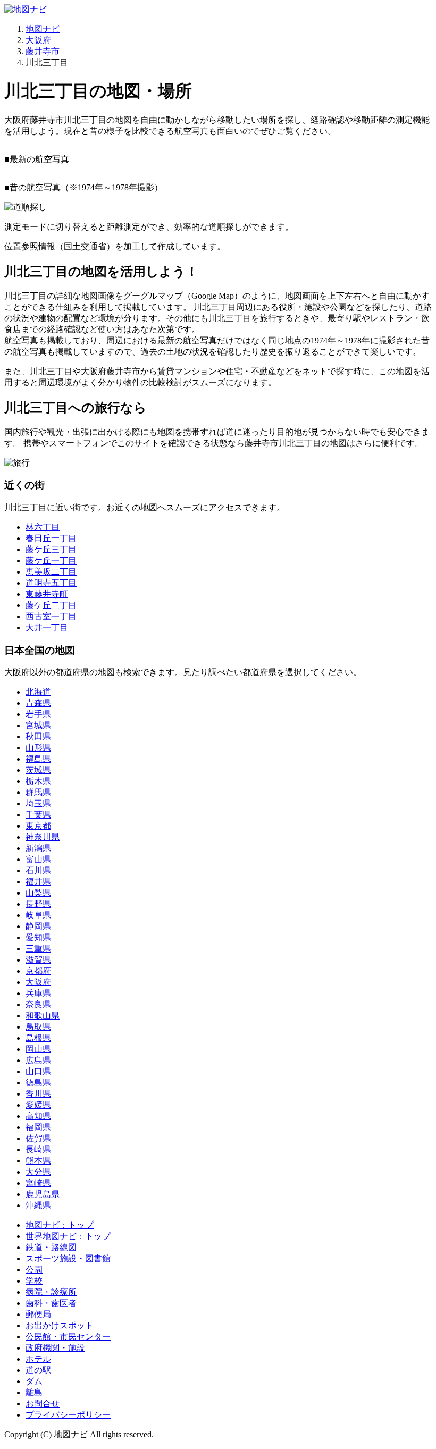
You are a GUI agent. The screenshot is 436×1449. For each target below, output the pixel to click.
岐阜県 (38, 915)
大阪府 (38, 40)
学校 (34, 1280)
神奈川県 (43, 836)
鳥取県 (38, 1026)
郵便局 (38, 1314)
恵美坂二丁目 (51, 571)
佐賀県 (38, 1138)
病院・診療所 (51, 1291)
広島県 (38, 1060)
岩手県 (38, 714)
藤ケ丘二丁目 (51, 605)
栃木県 (38, 781)
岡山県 (38, 1049)
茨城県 (38, 769)
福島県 (38, 758)
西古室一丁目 (51, 616)
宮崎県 (38, 1182)
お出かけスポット (60, 1325)
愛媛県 (38, 1104)
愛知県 (38, 937)
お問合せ (43, 1403)
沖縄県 (38, 1205)
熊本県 (38, 1160)
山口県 (38, 1071)
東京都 (38, 825)
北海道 (38, 691)
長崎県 (38, 1149)
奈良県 (38, 1004)
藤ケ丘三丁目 (51, 549)
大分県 (38, 1171)
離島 (34, 1392)
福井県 (38, 881)
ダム (34, 1381)
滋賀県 (38, 959)
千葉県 (38, 814)
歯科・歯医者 (51, 1303)
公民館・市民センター (68, 1336)
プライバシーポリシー (68, 1414)
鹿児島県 (43, 1194)
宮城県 (38, 725)
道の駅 (38, 1370)
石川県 (38, 870)
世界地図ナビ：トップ (68, 1236)
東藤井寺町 (47, 594)
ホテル (38, 1358)
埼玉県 (38, 803)
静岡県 (38, 926)
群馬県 (38, 792)
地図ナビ (43, 28)
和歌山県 (43, 1015)
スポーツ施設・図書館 (68, 1258)
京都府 (38, 970)
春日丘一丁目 (51, 538)
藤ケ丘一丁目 (51, 560)
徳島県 (38, 1082)
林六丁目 (43, 527)
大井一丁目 (47, 627)
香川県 (38, 1093)
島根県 (38, 1037)
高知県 (38, 1116)
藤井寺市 (43, 51)
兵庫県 (38, 993)
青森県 (38, 702)
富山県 (38, 859)
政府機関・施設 (55, 1347)
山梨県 (38, 892)
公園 (34, 1269)
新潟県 (38, 848)
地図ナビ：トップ (60, 1224)
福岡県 (38, 1127)
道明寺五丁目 (51, 582)
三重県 (38, 948)
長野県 (38, 903)
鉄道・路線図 (51, 1247)
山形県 (38, 747)
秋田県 (38, 736)
